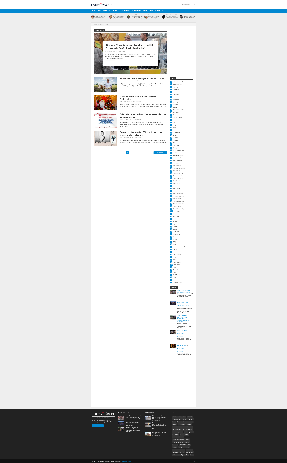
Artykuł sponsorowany (183, 290)
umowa (187, 439)
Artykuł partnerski (182, 301)
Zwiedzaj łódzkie (148, 11)
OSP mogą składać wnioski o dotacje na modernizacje (159, 433)
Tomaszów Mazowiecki (183, 305)
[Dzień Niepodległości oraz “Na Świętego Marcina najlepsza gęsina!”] (105, 120)
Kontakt (157, 11)
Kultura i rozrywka (124, 11)
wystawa (187, 447)
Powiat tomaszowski (182, 302)
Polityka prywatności (126, 461)
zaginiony (174, 449)
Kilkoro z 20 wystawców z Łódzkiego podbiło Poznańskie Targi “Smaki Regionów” (129, 46)
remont (187, 434)
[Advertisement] (181, 382)
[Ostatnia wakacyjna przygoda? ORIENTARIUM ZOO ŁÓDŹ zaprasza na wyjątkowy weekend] (163, 17)
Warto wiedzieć (136, 11)
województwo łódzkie (184, 444)
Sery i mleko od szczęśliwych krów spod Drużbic (142, 78)
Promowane (180, 292)
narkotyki (189, 424)
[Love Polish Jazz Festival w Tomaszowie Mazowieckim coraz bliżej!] (173, 345)
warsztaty (187, 442)
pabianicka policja (176, 429)
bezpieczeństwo (182, 416)
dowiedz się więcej (97, 426)
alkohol (174, 416)
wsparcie (174, 447)
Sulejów (181, 437)
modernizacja (181, 424)
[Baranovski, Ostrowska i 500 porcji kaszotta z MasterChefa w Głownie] (105, 138)
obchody (186, 427)
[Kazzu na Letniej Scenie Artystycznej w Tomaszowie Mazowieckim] (173, 332)
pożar (181, 434)
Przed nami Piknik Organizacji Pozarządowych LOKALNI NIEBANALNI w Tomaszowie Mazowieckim (119, 17)
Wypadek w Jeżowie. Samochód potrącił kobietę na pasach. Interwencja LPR (160, 417)
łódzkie (186, 455)
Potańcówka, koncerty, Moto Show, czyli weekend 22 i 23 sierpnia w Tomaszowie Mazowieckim (190, 17)
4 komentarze (157, 420)
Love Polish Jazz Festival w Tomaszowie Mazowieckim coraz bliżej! (184, 354)
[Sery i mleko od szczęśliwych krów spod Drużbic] (105, 84)
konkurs (191, 422)
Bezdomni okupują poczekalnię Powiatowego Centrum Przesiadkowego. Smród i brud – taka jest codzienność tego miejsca (160, 425)
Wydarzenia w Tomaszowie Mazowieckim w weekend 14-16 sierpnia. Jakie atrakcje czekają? (137, 17)
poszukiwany (175, 434)
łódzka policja (180, 455)
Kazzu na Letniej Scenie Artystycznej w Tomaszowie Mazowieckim (184, 339)
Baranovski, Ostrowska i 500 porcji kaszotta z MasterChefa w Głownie (141, 133)
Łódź (191, 290)
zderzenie (182, 452)
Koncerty (185, 422)
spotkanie (174, 437)
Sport (115, 11)
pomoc (191, 432)
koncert (179, 422)
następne (160, 153)
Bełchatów (190, 416)
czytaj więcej (110, 62)
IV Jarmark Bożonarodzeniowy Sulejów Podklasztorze (138, 97)
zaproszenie (182, 449)
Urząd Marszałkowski (177, 442)
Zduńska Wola (189, 452)
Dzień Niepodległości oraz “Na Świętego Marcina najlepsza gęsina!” (143, 115)
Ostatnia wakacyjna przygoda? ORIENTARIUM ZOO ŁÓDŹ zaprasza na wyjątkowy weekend (172, 17)
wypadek (181, 447)
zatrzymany (175, 452)
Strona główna (96, 11)
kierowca (191, 419)
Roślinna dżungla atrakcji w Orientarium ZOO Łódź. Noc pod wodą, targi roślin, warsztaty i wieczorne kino (154, 17)
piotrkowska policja (187, 429)
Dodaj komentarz (122, 51)
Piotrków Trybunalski (177, 432)
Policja (186, 432)
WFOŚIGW (175, 444)
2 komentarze (157, 430)
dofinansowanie (176, 419)
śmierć (192, 455)
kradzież (174, 424)
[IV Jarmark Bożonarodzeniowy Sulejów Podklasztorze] (105, 102)
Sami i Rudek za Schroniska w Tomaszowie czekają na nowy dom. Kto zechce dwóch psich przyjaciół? (101, 17)
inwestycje (184, 419)
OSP (191, 427)
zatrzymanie (189, 449)
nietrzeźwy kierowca (177, 427)
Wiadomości (106, 11)
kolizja (174, 422)
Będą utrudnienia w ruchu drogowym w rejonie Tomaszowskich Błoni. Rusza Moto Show (184, 325)
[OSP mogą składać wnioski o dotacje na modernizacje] (148, 434)
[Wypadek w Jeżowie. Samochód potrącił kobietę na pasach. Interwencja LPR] (148, 417)
